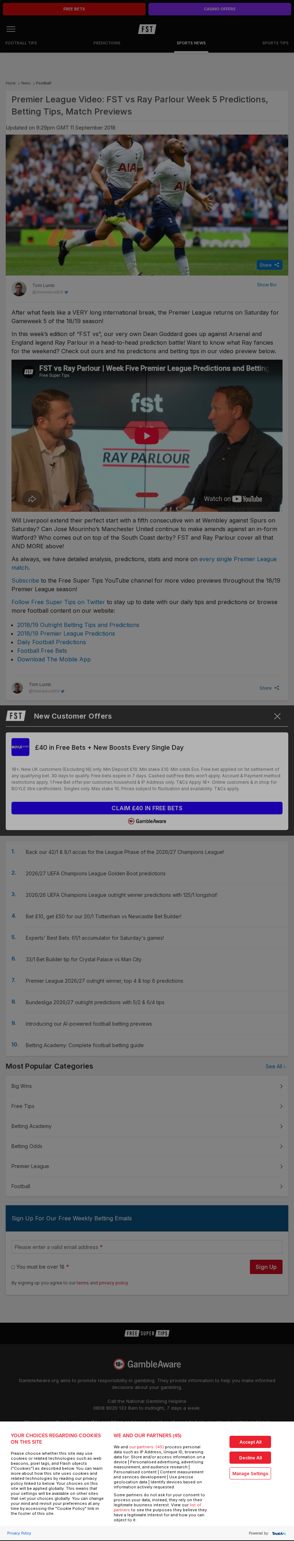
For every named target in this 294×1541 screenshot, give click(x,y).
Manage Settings (250, 1473)
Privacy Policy (19, 1533)
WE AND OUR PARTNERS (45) (147, 1436)
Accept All (250, 1442)
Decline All (250, 1457)
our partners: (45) (146, 1446)
